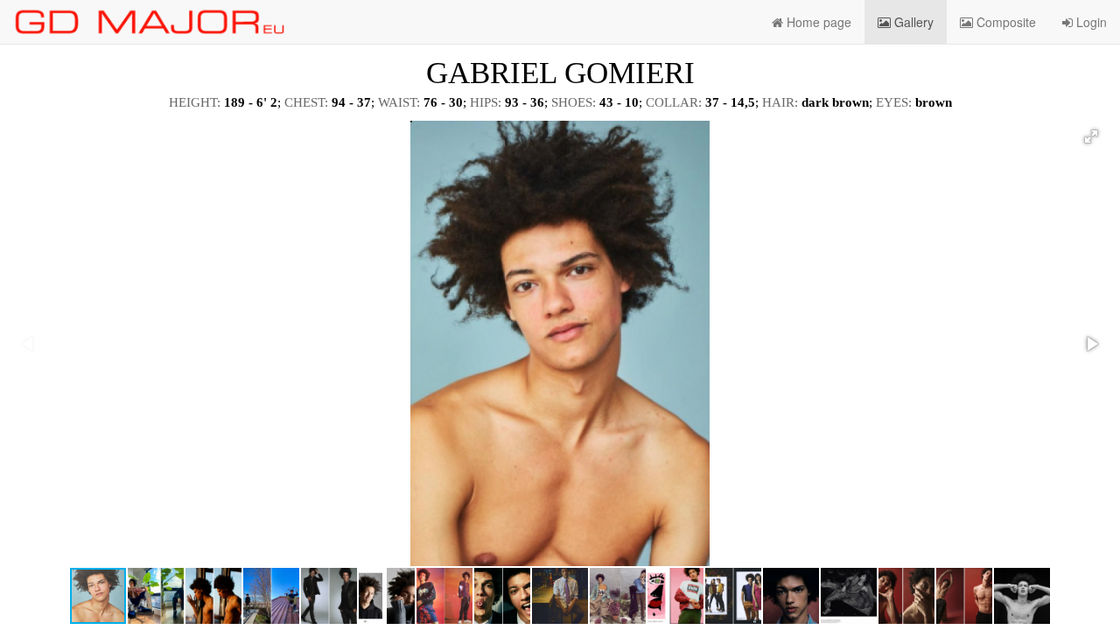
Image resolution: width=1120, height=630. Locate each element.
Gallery (912, 22)
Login (1090, 22)
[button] (1091, 136)
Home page (817, 22)
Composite (1004, 22)
